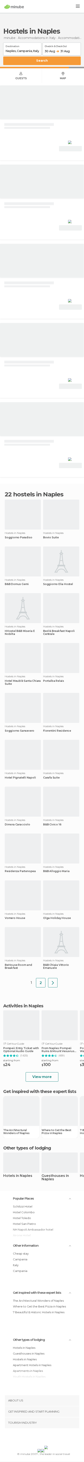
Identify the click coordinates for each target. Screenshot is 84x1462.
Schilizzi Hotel (22, 1206)
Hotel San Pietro (24, 1223)
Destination (12, 45)
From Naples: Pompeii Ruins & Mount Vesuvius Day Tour (58, 1050)
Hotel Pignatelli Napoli (20, 777)
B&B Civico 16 (52, 824)
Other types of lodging (29, 1340)
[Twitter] (41, 1438)
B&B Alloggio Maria (56, 871)
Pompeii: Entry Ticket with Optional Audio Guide (21, 1050)
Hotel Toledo (22, 1218)
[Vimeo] (46, 1438)
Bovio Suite (51, 537)
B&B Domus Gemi (17, 584)
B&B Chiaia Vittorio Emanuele (56, 966)
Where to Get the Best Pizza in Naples (56, 1132)
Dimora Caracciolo (17, 824)
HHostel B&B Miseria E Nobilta (20, 633)
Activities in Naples (23, 1006)
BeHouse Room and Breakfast (18, 966)
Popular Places (23, 1198)
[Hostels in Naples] (53, 982)
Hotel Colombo (24, 1212)
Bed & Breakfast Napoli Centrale (59, 633)
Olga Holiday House (57, 918)
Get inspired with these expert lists (37, 1293)
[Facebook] (35, 1438)
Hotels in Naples (17, 1176)
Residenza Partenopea (20, 871)
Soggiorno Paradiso (18, 537)
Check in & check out (56, 45)
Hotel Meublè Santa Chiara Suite (23, 682)
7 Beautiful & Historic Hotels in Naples (38, 1312)
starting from (11, 1060)
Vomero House (15, 918)
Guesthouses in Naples (55, 1177)
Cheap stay (21, 1253)
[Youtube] (52, 1438)
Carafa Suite (51, 777)
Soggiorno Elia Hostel (58, 584)
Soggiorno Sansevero (19, 730)
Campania (20, 1259)
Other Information (26, 1246)
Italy (16, 1265)
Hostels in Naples (25, 1359)
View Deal (70, 148)
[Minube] (14, 7)
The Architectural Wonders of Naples (16, 1132)
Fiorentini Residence (57, 730)
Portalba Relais (53, 680)
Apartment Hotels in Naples (32, 1365)
